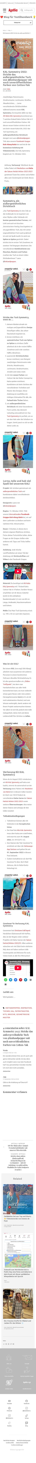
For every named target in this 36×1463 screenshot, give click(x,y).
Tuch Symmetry (13, 211)
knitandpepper (24, 138)
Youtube (9, 1403)
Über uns (9, 1363)
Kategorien (17, 22)
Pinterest (9, 1410)
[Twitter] (11, 1344)
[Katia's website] (4, 1344)
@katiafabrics (26, 1410)
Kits (5, 1014)
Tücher (6, 1011)
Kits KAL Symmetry (24, 830)
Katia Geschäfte (9, 1376)
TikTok (26, 1418)
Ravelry (9, 1425)
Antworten (6, 1071)
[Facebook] (6, 1344)
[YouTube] (13, 1344)
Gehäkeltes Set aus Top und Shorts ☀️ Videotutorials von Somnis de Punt (17, 1218)
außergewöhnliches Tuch (12, 491)
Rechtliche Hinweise (9, 1440)
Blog (9, 30)
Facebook (26, 1403)
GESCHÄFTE (3, 3)
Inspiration (26, 1008)
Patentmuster (22, 1011)
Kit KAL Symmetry (12, 782)
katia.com (11, 3)
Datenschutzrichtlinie (22, 1442)
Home (4, 30)
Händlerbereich (27, 1388)
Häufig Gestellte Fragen (27, 1376)
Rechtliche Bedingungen (23, 1440)
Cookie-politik (10, 1442)
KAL (12, 1011)
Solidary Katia (9, 1388)
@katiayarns (9, 1418)
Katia (8, 89)
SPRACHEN (32, 3)
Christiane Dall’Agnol (22, 930)
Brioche (11, 1014)
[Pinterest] (8, 1344)
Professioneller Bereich (21, 3)
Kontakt (27, 1363)
